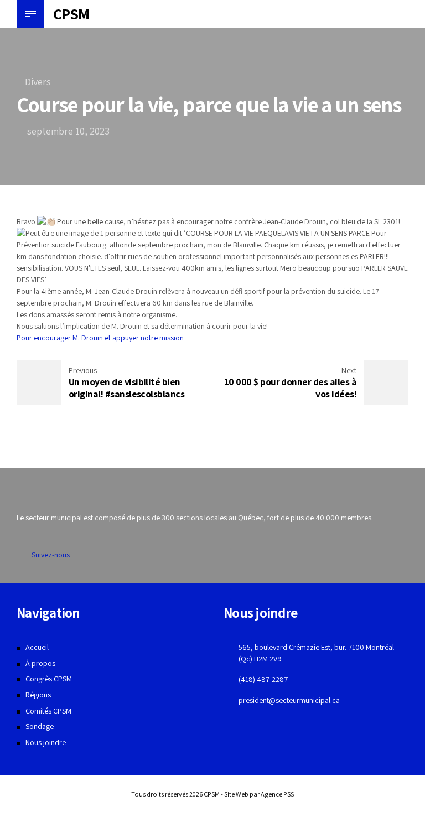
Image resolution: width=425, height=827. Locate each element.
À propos (40, 663)
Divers (38, 81)
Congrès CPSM (48, 679)
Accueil (37, 647)
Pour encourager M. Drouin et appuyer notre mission (101, 338)
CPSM (71, 13)
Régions (38, 695)
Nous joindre (45, 742)
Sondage (39, 726)
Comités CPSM (48, 711)
